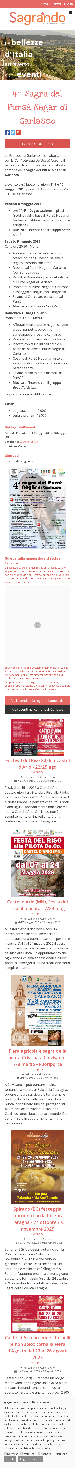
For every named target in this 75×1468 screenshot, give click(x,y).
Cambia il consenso (46, 689)
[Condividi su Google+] (18, 132)
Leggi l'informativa (30, 1459)
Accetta (10, 1459)
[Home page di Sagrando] (38, 23)
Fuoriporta (37, 772)
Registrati (56, 4)
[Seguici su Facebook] (63, 4)
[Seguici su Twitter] (68, 4)
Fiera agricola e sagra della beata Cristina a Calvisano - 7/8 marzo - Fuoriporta (37, 1057)
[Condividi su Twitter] (13, 132)
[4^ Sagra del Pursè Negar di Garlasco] (37, 548)
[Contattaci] (71, 4)
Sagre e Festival (29, 441)
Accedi (44, 4)
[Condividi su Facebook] (7, 132)
